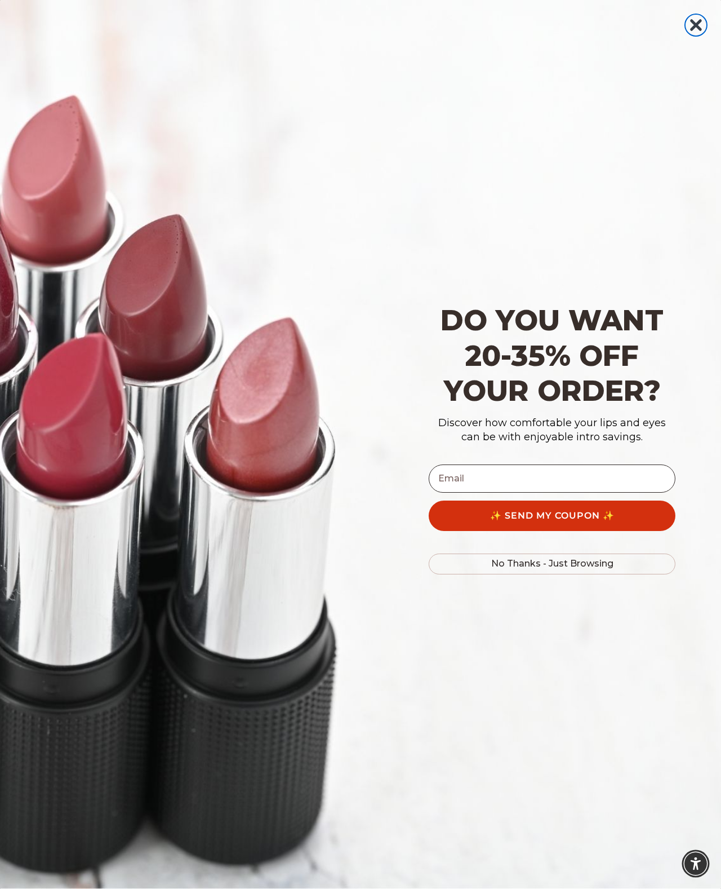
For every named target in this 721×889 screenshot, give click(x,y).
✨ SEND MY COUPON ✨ (552, 515)
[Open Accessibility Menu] (696, 864)
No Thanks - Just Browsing (552, 563)
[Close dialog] (696, 25)
